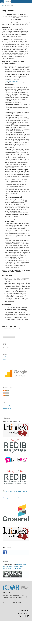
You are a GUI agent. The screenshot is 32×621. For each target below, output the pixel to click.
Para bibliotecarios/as (8, 411)
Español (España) (7, 357)
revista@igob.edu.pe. (11, 81)
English (5, 359)
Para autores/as (7, 408)
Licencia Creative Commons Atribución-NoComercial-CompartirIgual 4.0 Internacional (14, 566)
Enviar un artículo (9, 337)
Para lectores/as (7, 406)
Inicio (3, 5)
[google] (16, 381)
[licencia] (16, 577)
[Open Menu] (1, 1)
